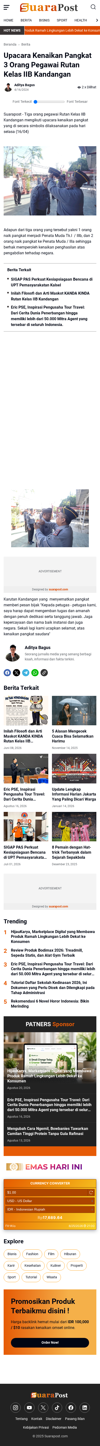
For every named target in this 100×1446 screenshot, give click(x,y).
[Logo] (50, 1395)
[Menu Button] (6, 7)
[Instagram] (15, 1408)
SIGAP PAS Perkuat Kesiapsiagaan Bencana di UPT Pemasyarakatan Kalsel (51, 282)
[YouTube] (29, 1408)
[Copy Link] (44, 672)
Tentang (21, 1419)
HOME (8, 20)
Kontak (36, 1419)
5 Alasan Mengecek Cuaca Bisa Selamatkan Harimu (72, 736)
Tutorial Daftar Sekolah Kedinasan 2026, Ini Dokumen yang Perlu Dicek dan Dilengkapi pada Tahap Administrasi (53, 987)
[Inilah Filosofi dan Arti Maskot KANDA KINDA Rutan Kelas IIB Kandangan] (26, 710)
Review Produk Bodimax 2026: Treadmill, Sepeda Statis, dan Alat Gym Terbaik (47, 953)
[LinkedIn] (85, 1408)
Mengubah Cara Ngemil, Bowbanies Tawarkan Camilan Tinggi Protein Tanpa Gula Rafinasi (47, 1131)
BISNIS (44, 20)
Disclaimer (53, 1419)
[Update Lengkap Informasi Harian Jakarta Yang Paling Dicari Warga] (74, 768)
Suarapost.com (56, 1436)
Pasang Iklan (75, 1419)
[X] (16, 672)
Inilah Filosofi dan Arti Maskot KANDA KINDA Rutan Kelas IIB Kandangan (50, 296)
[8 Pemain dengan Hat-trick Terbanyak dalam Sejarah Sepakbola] (74, 826)
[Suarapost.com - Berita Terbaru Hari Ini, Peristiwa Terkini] (50, 7)
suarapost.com (58, 589)
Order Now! (50, 1342)
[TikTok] (57, 1408)
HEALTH (81, 20)
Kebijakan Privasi (36, 1427)
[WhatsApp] (35, 672)
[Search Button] (93, 7)
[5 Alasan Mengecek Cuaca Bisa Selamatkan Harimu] (74, 710)
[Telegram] (25, 672)
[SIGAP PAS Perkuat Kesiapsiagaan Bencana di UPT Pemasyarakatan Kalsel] (26, 826)
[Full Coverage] (50, 1151)
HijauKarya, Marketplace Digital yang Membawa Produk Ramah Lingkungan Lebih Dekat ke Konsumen (53, 936)
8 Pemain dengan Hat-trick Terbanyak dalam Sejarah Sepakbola (71, 852)
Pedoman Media (64, 1427)
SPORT (62, 20)
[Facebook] (7, 672)
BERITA (26, 20)
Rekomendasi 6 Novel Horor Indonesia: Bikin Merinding (50, 1004)
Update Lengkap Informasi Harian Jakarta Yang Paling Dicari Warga (74, 794)
